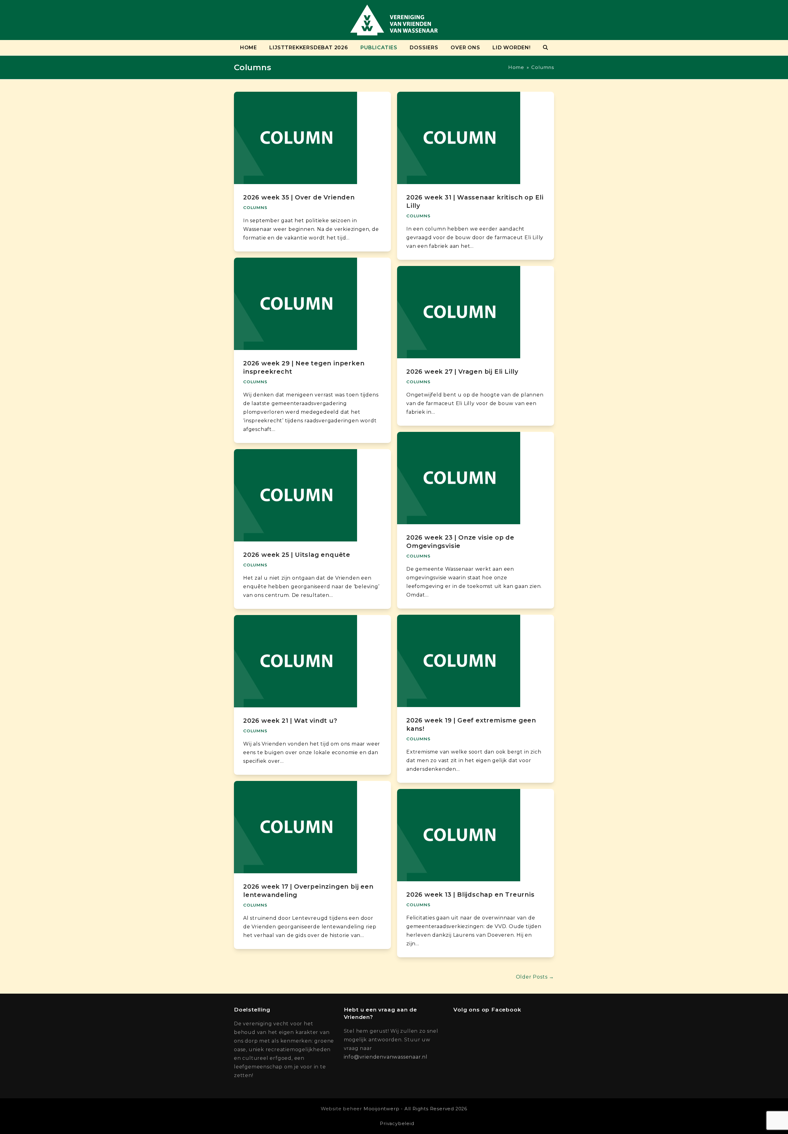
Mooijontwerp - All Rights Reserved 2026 (415, 1109)
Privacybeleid (397, 1123)
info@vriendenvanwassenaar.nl (386, 1057)
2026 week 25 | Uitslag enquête (296, 554)
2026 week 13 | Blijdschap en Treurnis (470, 894)
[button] (545, 47)
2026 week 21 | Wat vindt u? (290, 720)
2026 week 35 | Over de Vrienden (299, 197)
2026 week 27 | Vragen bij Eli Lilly (462, 371)
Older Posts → (535, 977)
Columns (255, 207)
